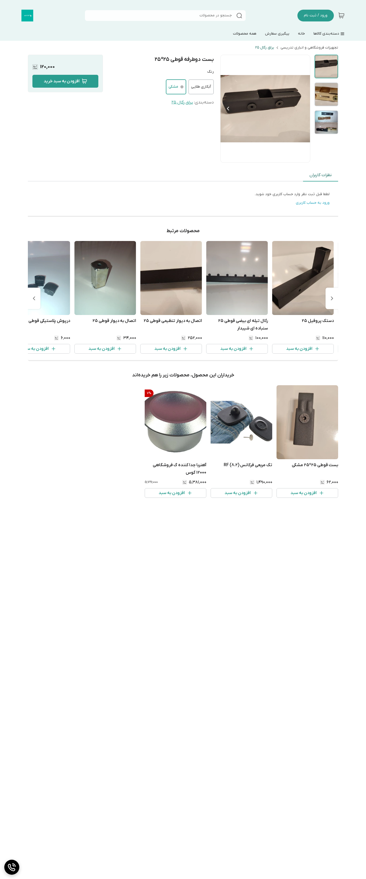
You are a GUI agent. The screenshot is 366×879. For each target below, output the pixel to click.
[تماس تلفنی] (11, 867)
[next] (34, 298)
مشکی (173, 86)
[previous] (332, 298)
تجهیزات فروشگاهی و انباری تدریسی (309, 47)
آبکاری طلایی (201, 86)
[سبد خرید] (341, 15)
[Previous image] (228, 108)
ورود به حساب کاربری (313, 202)
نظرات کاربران (320, 175)
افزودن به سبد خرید (62, 81)
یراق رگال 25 (264, 47)
